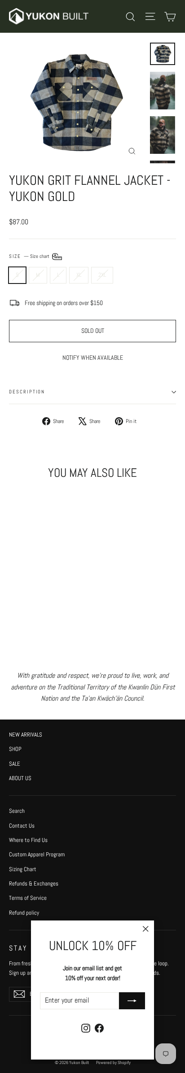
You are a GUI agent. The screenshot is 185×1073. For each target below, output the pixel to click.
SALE (14, 764)
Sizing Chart (22, 869)
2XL (102, 275)
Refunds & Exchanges (33, 883)
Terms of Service (28, 898)
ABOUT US (20, 778)
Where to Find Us (28, 840)
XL (78, 275)
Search (17, 811)
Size (30, 256)
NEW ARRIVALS (25, 734)
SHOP (15, 749)
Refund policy (24, 912)
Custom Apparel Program (37, 854)
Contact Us (22, 825)
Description (27, 392)
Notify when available (92, 357)
